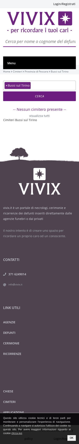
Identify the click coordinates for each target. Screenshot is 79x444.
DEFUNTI (9, 333)
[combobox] (39, 85)
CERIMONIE (11, 343)
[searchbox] (33, 85)
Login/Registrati (64, 4)
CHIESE (8, 391)
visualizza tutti (39, 116)
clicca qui (16, 433)
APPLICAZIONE (13, 412)
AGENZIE (9, 322)
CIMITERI (9, 402)
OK (72, 437)
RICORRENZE (12, 354)
